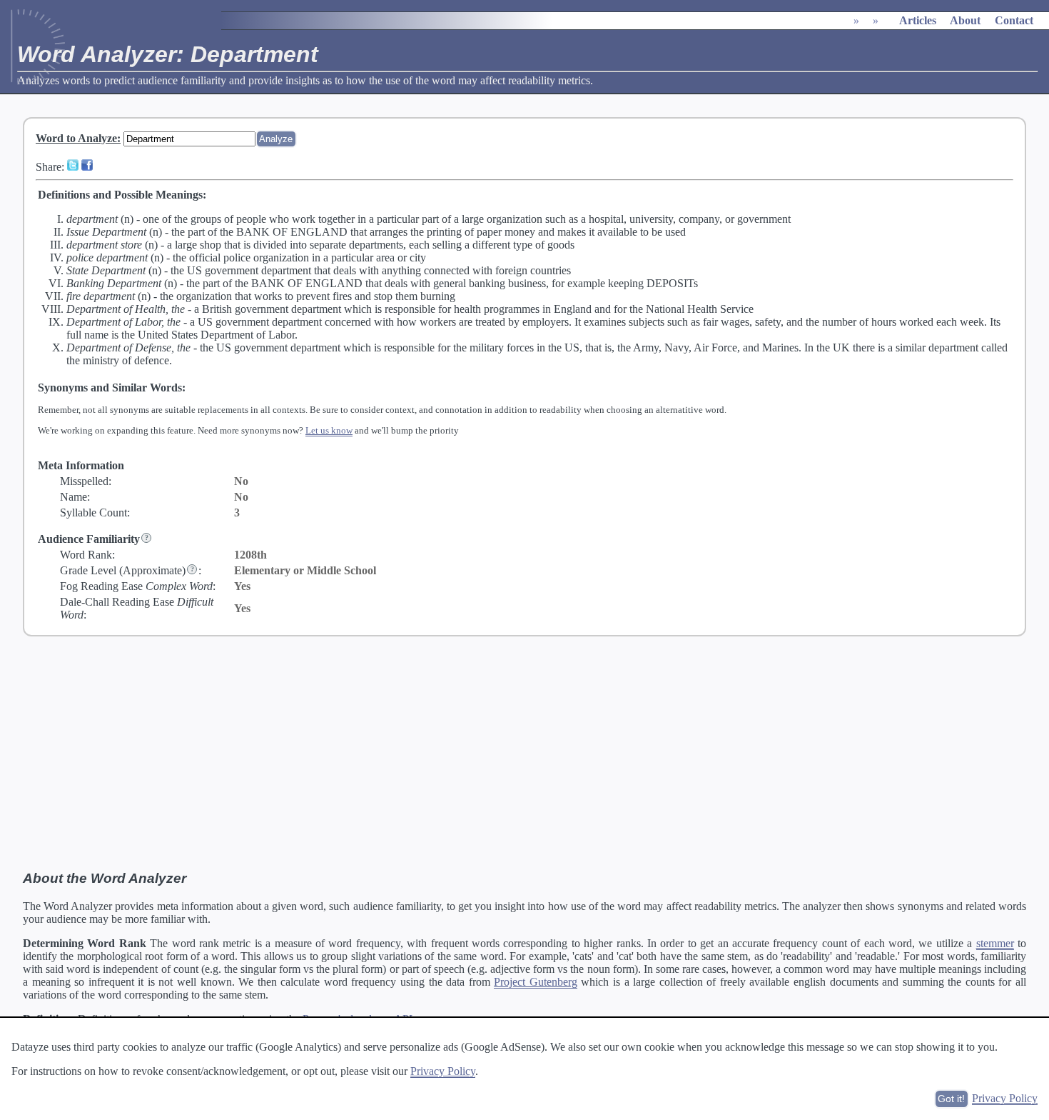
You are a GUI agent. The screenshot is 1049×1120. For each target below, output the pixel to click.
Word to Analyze (76, 138)
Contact (1014, 20)
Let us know (329, 430)
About (965, 20)
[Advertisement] (524, 754)
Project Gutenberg (535, 982)
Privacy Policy (442, 1071)
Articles (917, 20)
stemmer (995, 943)
